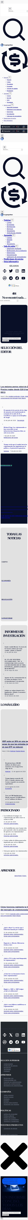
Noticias (6, 77)
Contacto (6, 1099)
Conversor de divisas (10, 1128)
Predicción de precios (11, 1066)
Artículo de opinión (12, 88)
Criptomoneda (8, 1064)
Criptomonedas (10, 804)
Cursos (9, 95)
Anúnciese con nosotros (11, 1104)
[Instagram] (17, 272)
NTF (8, 100)
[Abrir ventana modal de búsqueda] (14, 42)
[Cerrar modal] (10, 8)
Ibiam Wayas (16, 916)
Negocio (9, 79)
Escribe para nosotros (11, 1102)
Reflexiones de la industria (14, 109)
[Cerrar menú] (2, 212)
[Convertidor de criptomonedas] (14, 208)
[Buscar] (22, 149)
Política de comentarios (11, 1119)
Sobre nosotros (9, 1095)
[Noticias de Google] (14, 286)
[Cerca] (2, 1218)
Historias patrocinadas (11, 836)
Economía (9, 86)
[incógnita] (11, 272)
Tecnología (10, 84)
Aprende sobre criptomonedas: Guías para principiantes (13, 935)
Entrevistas (10, 111)
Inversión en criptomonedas (12, 1082)
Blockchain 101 (9, 1078)
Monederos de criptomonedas (13, 1085)
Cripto (8, 82)
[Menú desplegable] (2, 2)
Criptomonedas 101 (10, 1080)
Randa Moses (20, 751)
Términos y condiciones (11, 1121)
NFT (8, 242)
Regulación (10, 90)
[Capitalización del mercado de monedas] (5, 279)
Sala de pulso (7, 105)
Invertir (9, 98)
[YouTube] (23, 279)
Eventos (6, 1101)
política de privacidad (10, 1114)
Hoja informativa (8, 120)
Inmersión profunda (12, 107)
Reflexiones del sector (11, 437)
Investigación (10, 114)
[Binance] (5, 272)
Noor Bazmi (22, 398)
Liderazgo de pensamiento (14, 116)
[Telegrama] (11, 279)
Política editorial (9, 1116)
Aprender (6, 93)
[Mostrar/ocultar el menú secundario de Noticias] (9, 77)
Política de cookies (10, 1118)
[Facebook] (17, 279)
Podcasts (7, 1071)
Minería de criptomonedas (12, 1084)
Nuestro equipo (9, 1097)
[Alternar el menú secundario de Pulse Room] (12, 105)
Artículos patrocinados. (11, 823)
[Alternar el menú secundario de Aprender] (10, 93)
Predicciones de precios (10, 118)
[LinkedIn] (23, 272)
